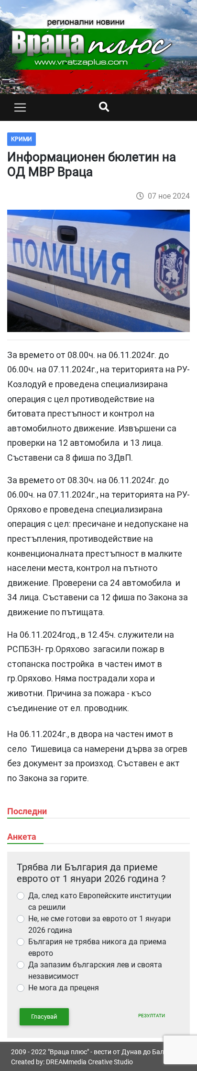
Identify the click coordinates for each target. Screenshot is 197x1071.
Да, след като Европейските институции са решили (99, 901)
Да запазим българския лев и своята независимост (95, 970)
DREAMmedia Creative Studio (89, 1062)
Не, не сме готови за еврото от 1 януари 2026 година (99, 924)
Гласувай (44, 1016)
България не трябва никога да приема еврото (97, 947)
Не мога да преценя (63, 987)
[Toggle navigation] (20, 107)
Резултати (151, 1015)
